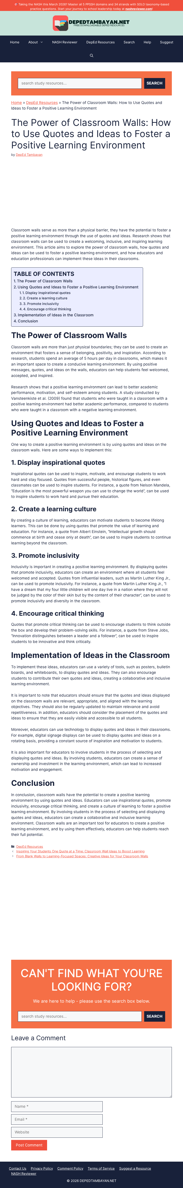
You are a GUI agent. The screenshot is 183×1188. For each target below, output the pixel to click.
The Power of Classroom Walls (45, 281)
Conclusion (28, 321)
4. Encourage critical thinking (47, 309)
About (33, 42)
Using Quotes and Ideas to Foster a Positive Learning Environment (78, 287)
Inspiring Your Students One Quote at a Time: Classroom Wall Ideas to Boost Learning (80, 851)
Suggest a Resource (135, 1168)
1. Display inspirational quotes (46, 293)
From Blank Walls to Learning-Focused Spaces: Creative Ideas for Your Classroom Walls (82, 856)
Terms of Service (101, 1168)
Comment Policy (70, 1168)
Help (147, 42)
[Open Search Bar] (91, 55)
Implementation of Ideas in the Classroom (56, 315)
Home (14, 42)
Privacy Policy (42, 1168)
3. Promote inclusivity (41, 304)
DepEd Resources (100, 42)
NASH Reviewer (64, 42)
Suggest (166, 42)
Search (129, 42)
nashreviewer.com (138, 9)
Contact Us (17, 1168)
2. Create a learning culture (45, 298)
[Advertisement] (91, 188)
